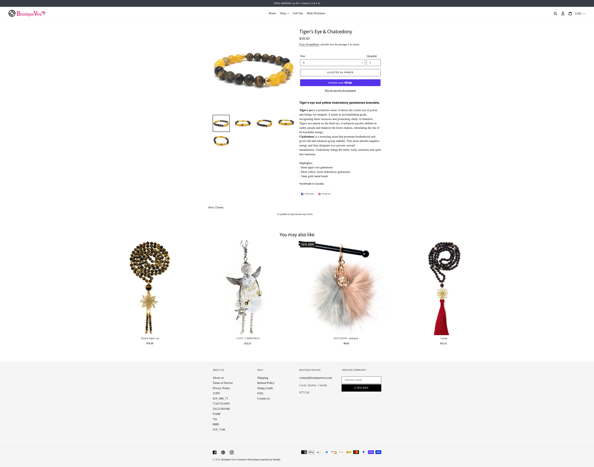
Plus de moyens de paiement (340, 90)
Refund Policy (265, 382)
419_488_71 (220, 398)
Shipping (262, 377)
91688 (216, 414)
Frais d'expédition (309, 44)
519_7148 (219, 429)
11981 (216, 393)
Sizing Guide (265, 388)
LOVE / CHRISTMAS (248, 338)
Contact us (263, 398)
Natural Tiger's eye (150, 338)
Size (302, 56)
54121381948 (221, 408)
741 (215, 419)
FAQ (260, 393)
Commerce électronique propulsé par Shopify (258, 459)
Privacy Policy (221, 388)
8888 (216, 424)
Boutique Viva (228, 459)
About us (218, 377)
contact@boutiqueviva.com (315, 377)
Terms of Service (223, 382)
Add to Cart (150, 342)
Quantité (372, 56)
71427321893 (221, 403)
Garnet (444, 338)
